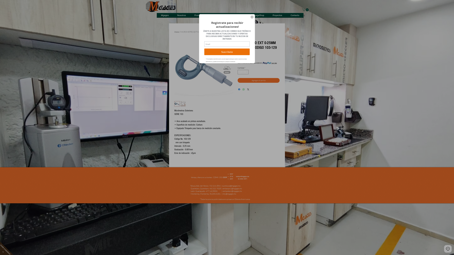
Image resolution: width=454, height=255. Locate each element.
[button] (252, 17)
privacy (227, 72)
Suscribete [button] (227, 51)
